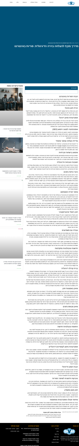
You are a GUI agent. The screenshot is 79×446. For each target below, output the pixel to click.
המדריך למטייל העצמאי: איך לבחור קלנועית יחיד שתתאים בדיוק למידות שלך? (11, 219)
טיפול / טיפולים (34, 2)
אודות (11, 2)
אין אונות (24, 2)
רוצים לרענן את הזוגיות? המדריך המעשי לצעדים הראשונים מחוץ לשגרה (12, 263)
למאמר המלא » (19, 133)
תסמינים (43, 2)
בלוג (18, 2)
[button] (26, 88)
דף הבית (51, 2)
